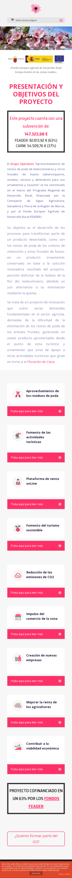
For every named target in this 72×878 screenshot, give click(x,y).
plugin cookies (64, 874)
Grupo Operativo (22, 164)
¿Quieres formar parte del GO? (36, 838)
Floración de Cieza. (41, 362)
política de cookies (10, 870)
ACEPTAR (36, 873)
